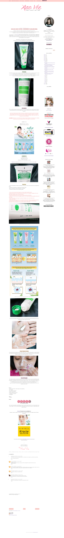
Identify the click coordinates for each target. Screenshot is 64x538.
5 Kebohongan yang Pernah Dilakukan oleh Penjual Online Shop (49, 198)
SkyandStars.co (35, 532)
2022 (45, 54)
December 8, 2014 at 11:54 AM (18, 479)
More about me (49, 40)
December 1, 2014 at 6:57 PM (17, 466)
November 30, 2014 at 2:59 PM (18, 456)
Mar (45, 80)
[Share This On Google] (38, 451)
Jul (45, 77)
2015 (45, 59)
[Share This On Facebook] (35, 451)
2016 (45, 58)
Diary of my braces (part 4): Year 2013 (49, 181)
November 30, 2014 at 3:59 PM (17, 461)
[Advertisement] (24, 20)
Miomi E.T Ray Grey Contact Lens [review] (49, 173)
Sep (45, 75)
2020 (45, 55)
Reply (11, 464)
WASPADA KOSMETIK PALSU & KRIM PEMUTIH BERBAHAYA (49, 165)
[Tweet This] (36, 451)
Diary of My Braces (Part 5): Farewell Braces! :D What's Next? (49, 190)
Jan (45, 82)
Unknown (12, 466)
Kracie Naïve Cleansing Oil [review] (49, 64)
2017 (45, 57)
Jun (45, 78)
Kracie (18, 34)
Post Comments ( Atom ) (16, 510)
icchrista (12, 461)
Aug (45, 76)
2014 (45, 60)
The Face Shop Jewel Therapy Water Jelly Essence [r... (48, 73)
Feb (45, 81)
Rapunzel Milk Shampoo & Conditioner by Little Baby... (48, 65)
